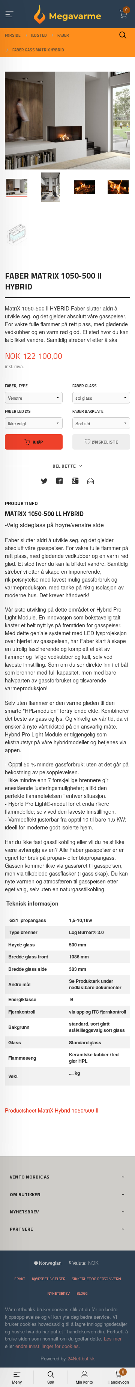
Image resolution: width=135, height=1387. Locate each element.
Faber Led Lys (18, 411)
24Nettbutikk (81, 1358)
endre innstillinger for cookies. (47, 1346)
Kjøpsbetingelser (48, 1279)
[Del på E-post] (91, 482)
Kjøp (38, 441)
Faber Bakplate (88, 411)
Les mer (113, 1338)
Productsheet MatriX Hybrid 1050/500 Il (51, 1110)
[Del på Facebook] (60, 482)
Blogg (82, 1293)
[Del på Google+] (75, 482)
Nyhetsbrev (58, 1293)
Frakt (19, 1279)
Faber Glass (84, 386)
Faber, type (16, 386)
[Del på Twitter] (44, 482)
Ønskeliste (104, 441)
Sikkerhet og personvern (96, 1279)
